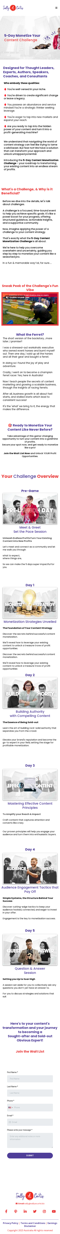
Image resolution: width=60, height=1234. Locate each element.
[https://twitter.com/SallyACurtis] (35, 1211)
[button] (56, 7)
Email (10, 1115)
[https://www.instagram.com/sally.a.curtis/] (44, 1211)
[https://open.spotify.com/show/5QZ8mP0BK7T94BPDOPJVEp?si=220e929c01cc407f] (16, 1211)
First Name (12, 1072)
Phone (10, 1101)
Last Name (12, 1086)
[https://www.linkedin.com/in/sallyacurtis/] (25, 1211)
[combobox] (10, 1107)
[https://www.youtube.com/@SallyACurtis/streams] (54, 1211)
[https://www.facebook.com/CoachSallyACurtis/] (6, 1211)
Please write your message (19, 1130)
